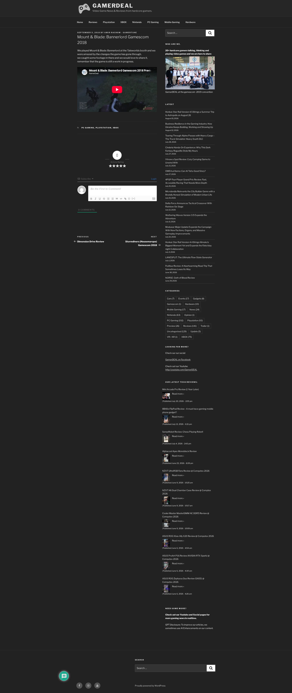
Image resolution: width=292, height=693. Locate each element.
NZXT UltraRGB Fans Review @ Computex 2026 (185, 471)
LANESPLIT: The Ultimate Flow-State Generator (188, 257)
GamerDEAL (112, 5)
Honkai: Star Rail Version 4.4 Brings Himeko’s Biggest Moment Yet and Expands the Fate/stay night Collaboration (188, 245)
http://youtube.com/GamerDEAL (181, 369)
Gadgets (198, 298)
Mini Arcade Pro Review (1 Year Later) (180, 389)
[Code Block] (121, 199)
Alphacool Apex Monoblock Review (179, 451)
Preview (173, 326)
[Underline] (100, 199)
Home (80, 22)
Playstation (109, 22)
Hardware (190, 22)
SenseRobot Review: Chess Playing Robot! (182, 431)
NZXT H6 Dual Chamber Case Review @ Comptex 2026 (186, 492)
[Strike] (104, 199)
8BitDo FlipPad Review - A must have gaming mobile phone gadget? (187, 410)
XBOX (123, 22)
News (194, 309)
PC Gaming (153, 22)
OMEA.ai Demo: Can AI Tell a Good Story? (185, 171)
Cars (170, 298)
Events (183, 298)
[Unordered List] (112, 199)
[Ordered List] (108, 199)
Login (153, 178)
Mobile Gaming (172, 22)
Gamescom (174, 304)
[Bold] (91, 199)
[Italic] (95, 199)
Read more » (178, 393)
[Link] (125, 199)
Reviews (93, 22)
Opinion (189, 315)
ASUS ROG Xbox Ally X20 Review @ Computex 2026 (188, 536)
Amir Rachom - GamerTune (120, 32)
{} (129, 198)
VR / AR (172, 337)
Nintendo (137, 22)
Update (196, 331)
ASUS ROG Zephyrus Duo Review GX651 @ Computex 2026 (183, 580)
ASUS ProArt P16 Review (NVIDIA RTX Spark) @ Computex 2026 (186, 557)
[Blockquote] (117, 199)
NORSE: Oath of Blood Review (180, 277)
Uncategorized (177, 331)
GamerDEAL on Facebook (178, 359)
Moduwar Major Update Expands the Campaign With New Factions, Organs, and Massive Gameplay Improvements (188, 230)
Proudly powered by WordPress (150, 685)
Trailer (205, 326)
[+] (133, 198)
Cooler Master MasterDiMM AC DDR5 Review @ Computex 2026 (185, 515)
